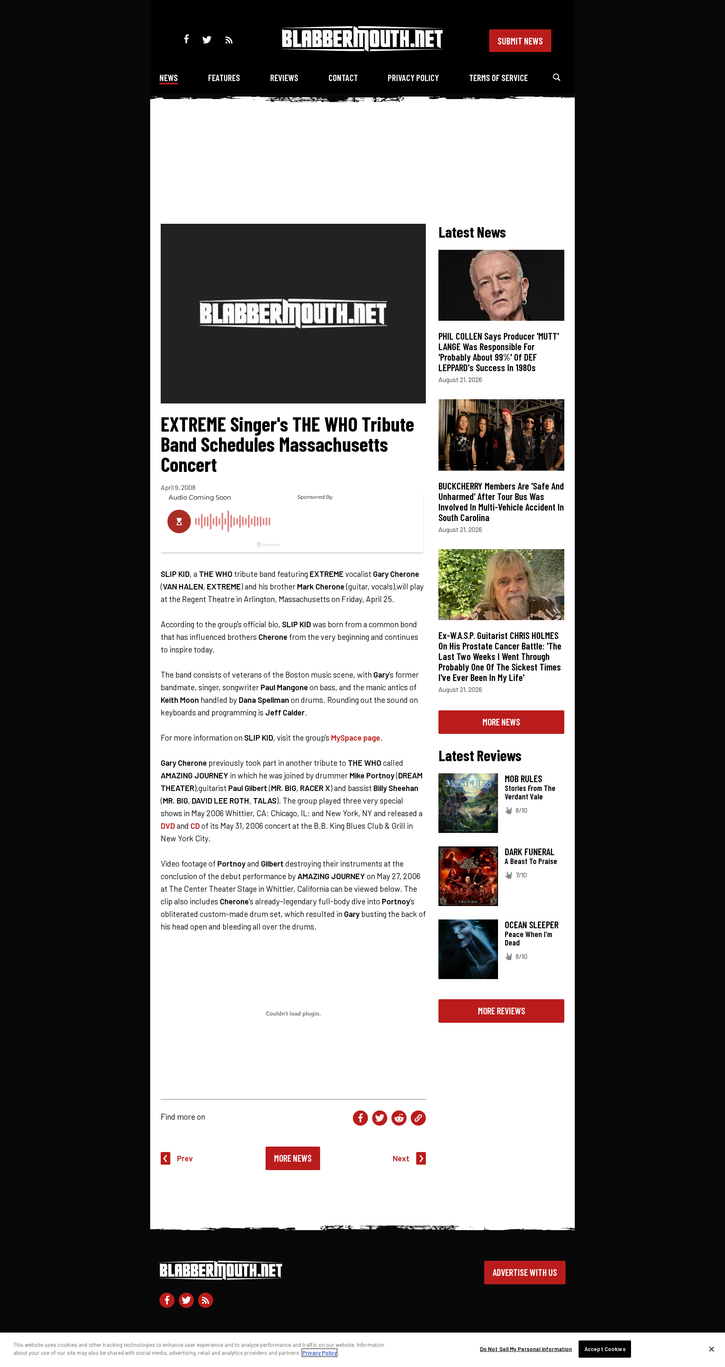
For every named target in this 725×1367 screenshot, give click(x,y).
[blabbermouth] (362, 48)
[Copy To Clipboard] (418, 1118)
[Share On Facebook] (360, 1118)
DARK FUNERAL (530, 851)
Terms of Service (498, 77)
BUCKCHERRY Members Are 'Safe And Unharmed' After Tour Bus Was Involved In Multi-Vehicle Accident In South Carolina (501, 501)
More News (293, 1157)
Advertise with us (525, 1272)
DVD (168, 825)
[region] (362, 1350)
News (168, 77)
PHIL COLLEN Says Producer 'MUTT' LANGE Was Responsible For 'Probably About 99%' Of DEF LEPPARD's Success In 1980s (498, 351)
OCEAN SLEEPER (531, 924)
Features (224, 77)
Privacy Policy (413, 77)
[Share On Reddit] (399, 1118)
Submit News (520, 40)
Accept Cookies (605, 1349)
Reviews (284, 77)
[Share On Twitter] (379, 1118)
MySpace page (355, 737)
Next (401, 1158)
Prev (185, 1158)
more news (501, 721)
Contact (343, 77)
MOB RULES (523, 778)
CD (195, 825)
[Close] (711, 1349)
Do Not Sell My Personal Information (526, 1349)
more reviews (501, 1010)
